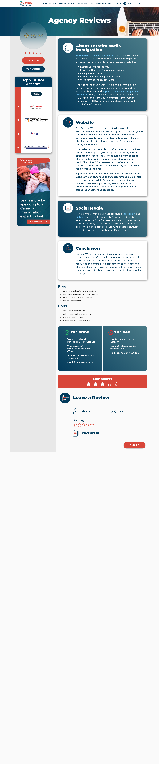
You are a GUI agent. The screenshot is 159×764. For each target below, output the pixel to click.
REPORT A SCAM (95, 3)
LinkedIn (80, 217)
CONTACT (118, 3)
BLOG (104, 3)
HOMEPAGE (47, 3)
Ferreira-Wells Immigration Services (95, 55)
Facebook (128, 213)
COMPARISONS (81, 3)
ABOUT (110, 3)
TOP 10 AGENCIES (59, 3)
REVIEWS (71, 3)
